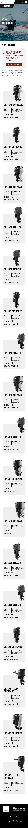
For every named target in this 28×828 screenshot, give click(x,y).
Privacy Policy (20, 821)
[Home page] (4, 2)
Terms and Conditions (9, 821)
